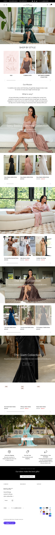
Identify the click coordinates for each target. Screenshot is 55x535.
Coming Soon (27, 75)
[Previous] (5, 80)
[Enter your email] (12, 500)
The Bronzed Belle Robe (27, 327)
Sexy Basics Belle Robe (10, 177)
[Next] (50, 80)
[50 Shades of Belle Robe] (43, 315)
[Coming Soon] (27, 62)
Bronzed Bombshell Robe (11, 258)
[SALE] (11, 62)
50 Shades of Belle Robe (43, 327)
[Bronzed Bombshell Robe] (11, 246)
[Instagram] (34, 1)
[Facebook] (32, 1)
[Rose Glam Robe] (43, 394)
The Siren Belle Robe (10, 327)
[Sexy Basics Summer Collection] (43, 62)
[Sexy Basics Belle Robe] (11, 165)
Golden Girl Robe (41, 258)
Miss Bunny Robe (25, 258)
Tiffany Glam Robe (25, 407)
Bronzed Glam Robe (10, 407)
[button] (27, 34)
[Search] (6, 5)
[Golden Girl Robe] (43, 246)
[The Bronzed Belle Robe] (27, 315)
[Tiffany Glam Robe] (27, 394)
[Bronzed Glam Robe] (11, 394)
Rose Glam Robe (41, 407)
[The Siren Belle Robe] (11, 315)
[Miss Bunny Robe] (27, 246)
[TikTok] (37, 1)
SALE (11, 75)
